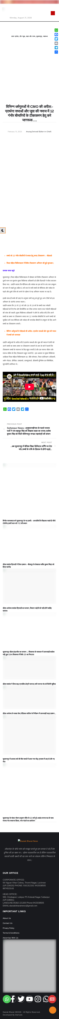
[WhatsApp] (56, 30)
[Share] (56, 52)
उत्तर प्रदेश (15, 36)
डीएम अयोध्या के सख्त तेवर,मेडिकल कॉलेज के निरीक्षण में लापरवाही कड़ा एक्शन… (29, 713)
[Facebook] (56, 34)
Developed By (9, 1015)
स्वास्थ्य (45, 36)
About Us (7, 918)
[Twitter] (21, 999)
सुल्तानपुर (39, 36)
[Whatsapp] (46, 999)
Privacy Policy (8, 928)
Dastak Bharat (9, 1012)
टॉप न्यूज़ (22, 36)
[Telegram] (56, 47)
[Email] (56, 43)
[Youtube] (29, 999)
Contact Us (7, 923)
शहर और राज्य (30, 36)
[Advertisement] (29, 76)
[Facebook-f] (12, 999)
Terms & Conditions (11, 933)
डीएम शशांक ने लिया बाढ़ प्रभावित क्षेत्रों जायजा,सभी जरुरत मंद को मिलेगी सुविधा (29, 684)
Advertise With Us (10, 938)
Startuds (18, 1015)
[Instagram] (37, 999)
